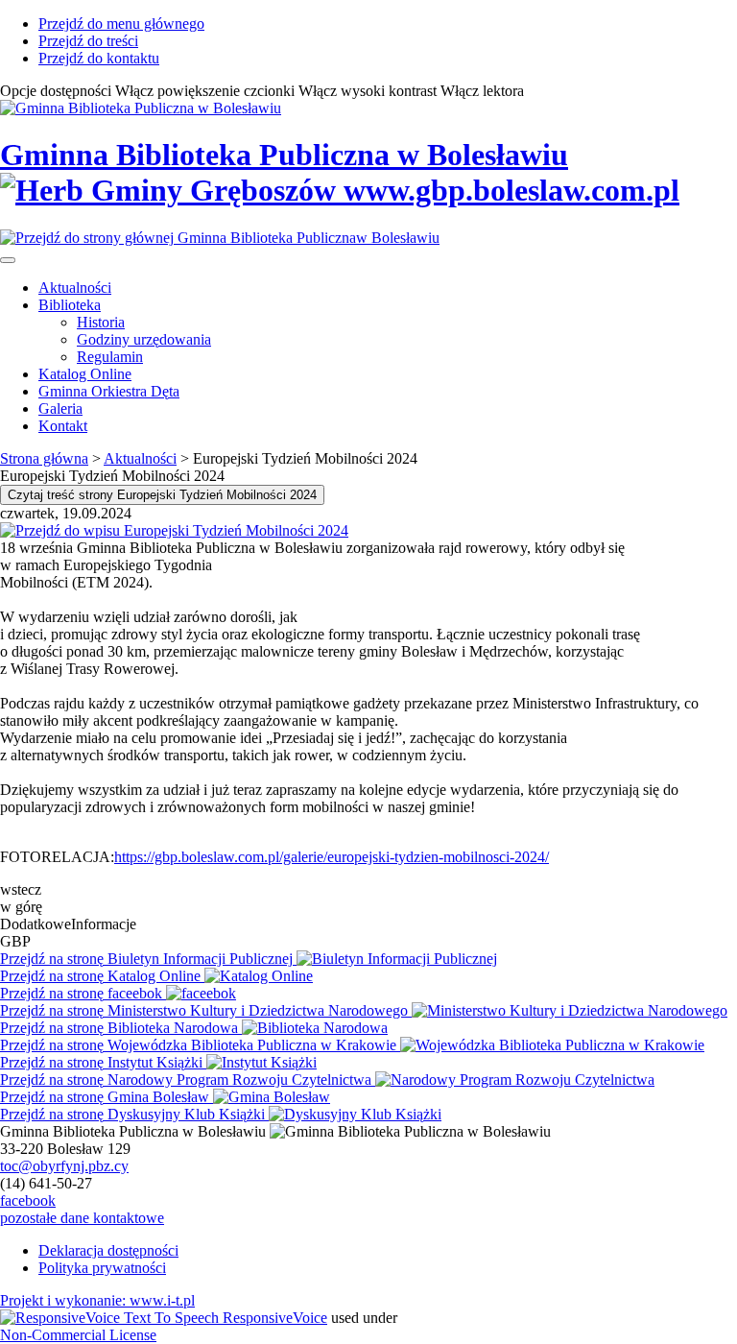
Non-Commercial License (78, 1335)
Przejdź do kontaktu (98, 58)
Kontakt (62, 426)
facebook (28, 1200)
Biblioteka (69, 305)
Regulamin (110, 356)
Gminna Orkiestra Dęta (108, 391)
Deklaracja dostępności (108, 1250)
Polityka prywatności (102, 1268)
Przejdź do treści (88, 41)
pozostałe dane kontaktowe (82, 1218)
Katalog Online (84, 374)
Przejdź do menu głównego (121, 23)
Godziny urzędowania (144, 339)
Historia (101, 322)
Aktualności (74, 287)
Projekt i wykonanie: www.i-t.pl (97, 1300)
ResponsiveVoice (275, 1317)
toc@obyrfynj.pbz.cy (64, 1166)
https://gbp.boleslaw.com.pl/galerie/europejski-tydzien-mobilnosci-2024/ (331, 857)
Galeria (60, 408)
